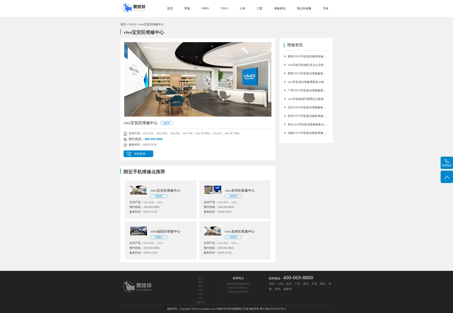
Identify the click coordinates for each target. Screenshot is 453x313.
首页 (170, 8)
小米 (242, 8)
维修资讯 (279, 8)
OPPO (205, 8)
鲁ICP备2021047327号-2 (273, 308)
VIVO (224, 8)
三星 (259, 8)
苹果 (187, 8)
